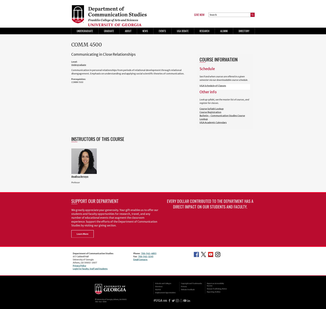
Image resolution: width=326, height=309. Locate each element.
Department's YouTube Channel (210, 254)
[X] (173, 300)
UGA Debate (183, 31)
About (128, 31)
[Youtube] (184, 300)
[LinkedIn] (188, 300)
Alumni (224, 31)
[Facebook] (169, 300)
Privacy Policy (79, 265)
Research (204, 31)
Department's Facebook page (196, 254)
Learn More (82, 234)
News (145, 31)
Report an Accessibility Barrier (215, 284)
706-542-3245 (145, 256)
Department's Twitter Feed (203, 254)
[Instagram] (177, 300)
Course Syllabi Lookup (212, 108)
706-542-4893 (148, 253)
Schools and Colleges (163, 283)
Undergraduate (85, 31)
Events (162, 31)
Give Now (199, 15)
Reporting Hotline (213, 292)
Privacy (184, 286)
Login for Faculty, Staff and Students (90, 268)
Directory (244, 31)
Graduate (109, 31)
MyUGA (158, 290)
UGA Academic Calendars (213, 122)
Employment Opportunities (165, 293)
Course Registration (210, 112)
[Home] (115, 13)
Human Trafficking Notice (217, 289)
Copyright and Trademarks (191, 283)
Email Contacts (140, 259)
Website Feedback (188, 290)
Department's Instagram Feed (217, 254)
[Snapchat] (181, 300)
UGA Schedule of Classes (213, 85)
